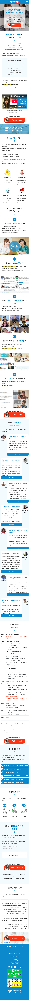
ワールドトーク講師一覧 (15, 956)
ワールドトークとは (15, 957)
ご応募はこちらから (16, 25)
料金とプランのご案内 (15, 962)
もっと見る (17, 454)
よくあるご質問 (15, 963)
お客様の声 (15, 959)
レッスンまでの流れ (15, 960)
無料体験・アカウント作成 (15, 953)
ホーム (1, 942)
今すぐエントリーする (17, 867)
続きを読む (11, 478)
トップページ (15, 951)
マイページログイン (15, 954)
